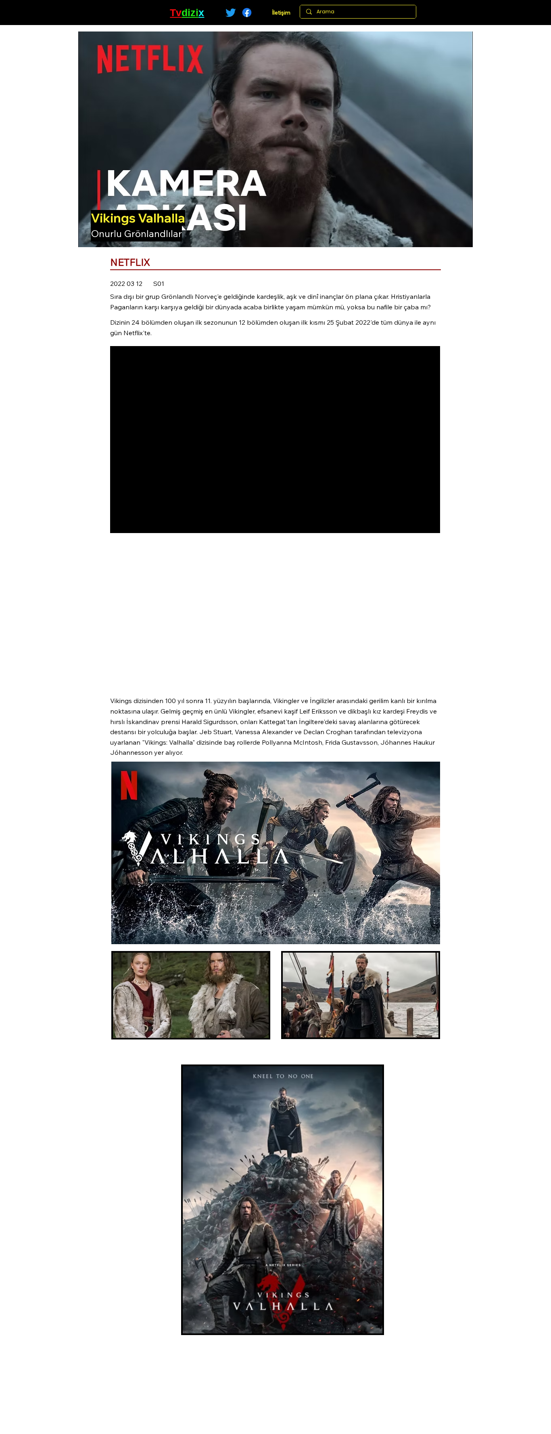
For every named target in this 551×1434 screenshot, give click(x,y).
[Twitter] (231, 12)
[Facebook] (247, 12)
